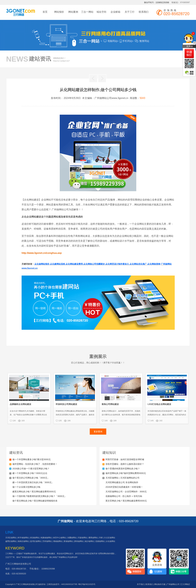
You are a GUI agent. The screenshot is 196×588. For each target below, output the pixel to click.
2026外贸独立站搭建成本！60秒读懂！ (124, 487)
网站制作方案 (159, 584)
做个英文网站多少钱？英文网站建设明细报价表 (34, 501)
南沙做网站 (89, 541)
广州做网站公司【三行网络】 (179, 584)
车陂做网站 (82, 538)
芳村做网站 (47, 541)
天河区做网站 (10, 538)
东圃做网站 (72, 538)
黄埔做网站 (68, 541)
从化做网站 (110, 541)
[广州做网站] (20, 14)
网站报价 (59, 12)
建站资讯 (16, 453)
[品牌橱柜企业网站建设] (29, 375)
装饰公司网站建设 (110, 404)
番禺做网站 (93, 538)
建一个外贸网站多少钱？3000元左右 (29, 473)
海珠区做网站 (23, 541)
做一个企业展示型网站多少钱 (26, 487)
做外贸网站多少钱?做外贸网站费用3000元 (126, 473)
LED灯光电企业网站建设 (159, 404)
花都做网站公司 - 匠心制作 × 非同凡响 (124, 496)
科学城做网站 (23, 538)
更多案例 (98, 431)
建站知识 (109, 453)
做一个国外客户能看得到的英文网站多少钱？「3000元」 (39, 496)
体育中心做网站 (59, 538)
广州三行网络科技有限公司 (18, 564)
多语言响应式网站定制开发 (86, 553)
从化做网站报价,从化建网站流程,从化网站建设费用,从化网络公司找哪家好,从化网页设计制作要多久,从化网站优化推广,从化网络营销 (97, 264)
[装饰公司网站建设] (121, 375)
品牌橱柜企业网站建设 (20, 404)
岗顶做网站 (34, 538)
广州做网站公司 (60, 209)
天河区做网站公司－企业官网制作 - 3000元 (126, 491)
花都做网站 (100, 541)
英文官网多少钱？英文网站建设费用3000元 (126, 501)
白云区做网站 (109, 538)
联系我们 (144, 12)
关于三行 (129, 12)
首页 (45, 12)
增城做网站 (57, 541)
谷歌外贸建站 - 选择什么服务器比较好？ (125, 464)
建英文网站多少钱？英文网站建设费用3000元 (34, 491)
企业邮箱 (115, 12)
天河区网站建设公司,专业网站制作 (122, 482)
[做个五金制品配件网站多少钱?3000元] (102, 78)
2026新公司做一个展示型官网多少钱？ (30, 468)
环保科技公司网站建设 (66, 404)
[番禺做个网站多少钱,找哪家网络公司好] (93, 78)
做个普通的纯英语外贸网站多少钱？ (123, 468)
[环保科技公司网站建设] (75, 375)
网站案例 (73, 12)
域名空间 (101, 12)
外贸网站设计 (67, 553)
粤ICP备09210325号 (86, 584)
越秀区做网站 (10, 541)
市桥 (101, 538)
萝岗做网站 (78, 541)
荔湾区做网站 (35, 541)
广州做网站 (26, 553)
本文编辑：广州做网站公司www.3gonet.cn (105, 98)
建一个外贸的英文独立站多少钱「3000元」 (33, 482)
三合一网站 (87, 12)
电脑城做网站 (46, 538)
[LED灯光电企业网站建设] (167, 375)
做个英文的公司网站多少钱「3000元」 (30, 478)
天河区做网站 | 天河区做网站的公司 (122, 478)
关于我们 (140, 584)
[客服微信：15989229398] (189, 73)
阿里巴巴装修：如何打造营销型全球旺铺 (125, 459)
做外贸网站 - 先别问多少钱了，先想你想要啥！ (34, 464)
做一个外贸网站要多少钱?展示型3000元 (31, 459)
